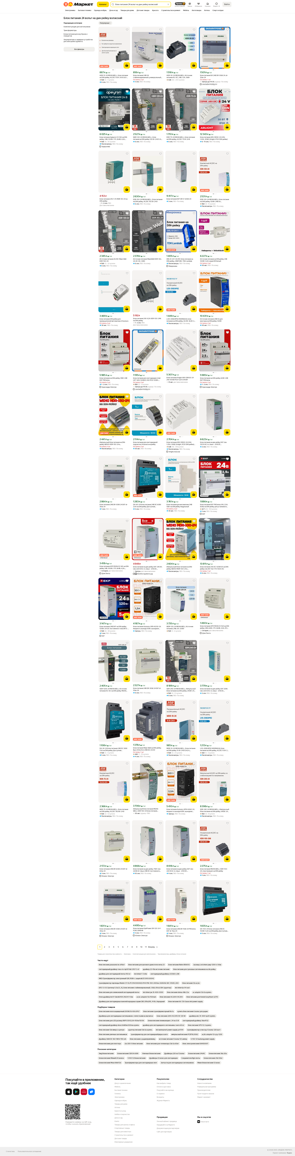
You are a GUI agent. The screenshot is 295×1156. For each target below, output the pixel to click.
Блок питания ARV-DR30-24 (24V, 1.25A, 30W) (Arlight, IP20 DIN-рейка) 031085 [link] (180, 443)
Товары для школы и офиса (125, 1125)
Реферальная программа (206, 1087)
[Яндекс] (289, 1153)
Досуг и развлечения (123, 1083)
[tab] (70, 10)
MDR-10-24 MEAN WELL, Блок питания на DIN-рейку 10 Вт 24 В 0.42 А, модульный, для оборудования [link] (181, 749)
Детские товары (121, 1138)
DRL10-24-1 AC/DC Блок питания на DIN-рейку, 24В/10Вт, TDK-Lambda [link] (180, 260)
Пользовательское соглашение (29, 1151)
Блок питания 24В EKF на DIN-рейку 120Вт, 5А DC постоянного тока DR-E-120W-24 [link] (114, 628)
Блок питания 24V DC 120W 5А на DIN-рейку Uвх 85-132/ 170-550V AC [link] (214, 568)
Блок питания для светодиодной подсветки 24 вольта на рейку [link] (145, 443)
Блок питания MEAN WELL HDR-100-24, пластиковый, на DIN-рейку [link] (214, 870)
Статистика (10, 1151)
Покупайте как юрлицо (165, 1090)
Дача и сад (118, 1118)
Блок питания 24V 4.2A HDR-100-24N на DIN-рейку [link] (147, 319)
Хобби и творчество (122, 1114)
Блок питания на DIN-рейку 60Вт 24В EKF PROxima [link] (214, 379)
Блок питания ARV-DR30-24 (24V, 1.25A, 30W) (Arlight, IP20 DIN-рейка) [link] (214, 138)
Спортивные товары (122, 1128)
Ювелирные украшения (123, 1142)
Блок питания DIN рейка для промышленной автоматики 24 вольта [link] (114, 320)
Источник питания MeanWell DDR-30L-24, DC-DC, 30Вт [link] (147, 260)
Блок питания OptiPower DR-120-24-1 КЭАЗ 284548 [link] (147, 929)
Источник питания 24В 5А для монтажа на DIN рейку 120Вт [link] (211, 320)
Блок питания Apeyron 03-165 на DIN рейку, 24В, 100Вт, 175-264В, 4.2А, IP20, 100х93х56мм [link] (113, 138)
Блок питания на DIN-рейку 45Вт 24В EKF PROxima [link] (113, 379)
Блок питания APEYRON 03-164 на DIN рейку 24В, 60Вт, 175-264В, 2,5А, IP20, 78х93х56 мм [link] (214, 627)
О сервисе (161, 1094)
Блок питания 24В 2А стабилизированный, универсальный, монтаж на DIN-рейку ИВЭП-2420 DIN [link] (147, 76)
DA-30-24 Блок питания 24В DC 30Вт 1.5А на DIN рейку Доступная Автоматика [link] (113, 749)
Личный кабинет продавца (167, 1121)
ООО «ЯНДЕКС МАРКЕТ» (282, 1150)
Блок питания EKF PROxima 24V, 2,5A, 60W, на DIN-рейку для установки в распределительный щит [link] (214, 506)
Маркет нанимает (204, 1097)
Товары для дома (121, 1104)
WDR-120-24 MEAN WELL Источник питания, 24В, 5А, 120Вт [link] (180, 627)
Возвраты (160, 1097)
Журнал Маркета (163, 1100)
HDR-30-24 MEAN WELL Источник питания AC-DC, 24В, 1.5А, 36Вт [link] (179, 76)
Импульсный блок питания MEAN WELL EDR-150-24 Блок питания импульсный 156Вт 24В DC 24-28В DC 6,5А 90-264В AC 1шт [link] (147, 810)
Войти (227, 4)
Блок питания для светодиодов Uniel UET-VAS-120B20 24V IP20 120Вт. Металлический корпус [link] (146, 379)
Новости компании (204, 1083)
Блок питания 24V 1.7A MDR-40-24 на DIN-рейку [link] (113, 200)
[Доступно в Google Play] (76, 1094)
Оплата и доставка (164, 1087)
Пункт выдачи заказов (205, 1094)
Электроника (119, 1097)
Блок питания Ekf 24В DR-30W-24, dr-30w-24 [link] (214, 76)
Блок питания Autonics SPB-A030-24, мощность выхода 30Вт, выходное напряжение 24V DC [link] (147, 628)
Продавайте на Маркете (166, 1125)
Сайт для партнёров (164, 1132)
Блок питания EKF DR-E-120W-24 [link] (179, 199)
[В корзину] (126, 65)
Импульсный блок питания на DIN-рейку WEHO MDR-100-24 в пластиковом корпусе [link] (179, 568)
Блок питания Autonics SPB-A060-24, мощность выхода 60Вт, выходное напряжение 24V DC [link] (181, 810)
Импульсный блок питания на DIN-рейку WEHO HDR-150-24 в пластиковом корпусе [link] (112, 443)
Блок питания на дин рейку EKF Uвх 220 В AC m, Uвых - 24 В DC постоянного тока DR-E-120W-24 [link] (213, 443)
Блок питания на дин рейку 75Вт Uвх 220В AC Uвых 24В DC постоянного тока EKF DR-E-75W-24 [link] (147, 870)
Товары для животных (123, 1132)
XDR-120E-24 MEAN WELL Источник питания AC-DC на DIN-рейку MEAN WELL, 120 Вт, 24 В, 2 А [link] (113, 690)
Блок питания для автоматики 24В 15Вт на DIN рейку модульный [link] (179, 506)
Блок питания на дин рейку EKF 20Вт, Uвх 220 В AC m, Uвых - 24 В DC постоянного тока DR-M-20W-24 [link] (214, 690)
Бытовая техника (121, 1090)
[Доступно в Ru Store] (91, 1094)
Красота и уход (120, 1111)
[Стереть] (168, 4)
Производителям (203, 1090)
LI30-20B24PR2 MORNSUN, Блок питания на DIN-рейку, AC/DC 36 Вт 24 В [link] (181, 320)
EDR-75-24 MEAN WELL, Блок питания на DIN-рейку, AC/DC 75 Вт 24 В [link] (181, 138)
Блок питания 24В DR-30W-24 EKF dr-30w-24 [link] (114, 506)
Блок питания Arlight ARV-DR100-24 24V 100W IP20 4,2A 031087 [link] (180, 379)
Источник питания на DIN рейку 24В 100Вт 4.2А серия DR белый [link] (213, 260)
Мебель (117, 1087)
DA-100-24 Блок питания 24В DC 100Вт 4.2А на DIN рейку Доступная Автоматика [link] (213, 930)
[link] (111, 964)
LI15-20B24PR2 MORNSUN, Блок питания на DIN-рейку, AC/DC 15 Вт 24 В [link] (214, 749)
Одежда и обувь (121, 1100)
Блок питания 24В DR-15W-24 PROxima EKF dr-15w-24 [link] (181, 930)
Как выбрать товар (164, 1083)
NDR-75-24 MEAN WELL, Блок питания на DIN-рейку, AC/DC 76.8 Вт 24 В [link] (114, 810)
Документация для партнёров (168, 1128)
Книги (117, 1121)
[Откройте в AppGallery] (84, 1094)
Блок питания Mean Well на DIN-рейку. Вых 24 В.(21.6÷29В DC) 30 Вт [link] (147, 749)
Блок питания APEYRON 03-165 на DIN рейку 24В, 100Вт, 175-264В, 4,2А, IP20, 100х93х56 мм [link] (114, 567)
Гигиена (118, 1094)
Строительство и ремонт (124, 1135)
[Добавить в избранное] (127, 29)
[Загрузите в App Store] (68, 1094)
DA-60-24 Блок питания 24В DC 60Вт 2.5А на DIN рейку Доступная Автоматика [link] (147, 506)
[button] (105, 23)
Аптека (117, 1107)
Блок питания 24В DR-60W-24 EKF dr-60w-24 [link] (114, 870)
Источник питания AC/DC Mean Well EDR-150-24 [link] (113, 260)
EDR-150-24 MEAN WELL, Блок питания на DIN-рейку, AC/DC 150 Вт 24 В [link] (147, 200)
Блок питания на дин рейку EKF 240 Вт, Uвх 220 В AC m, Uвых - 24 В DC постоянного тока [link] (147, 568)
